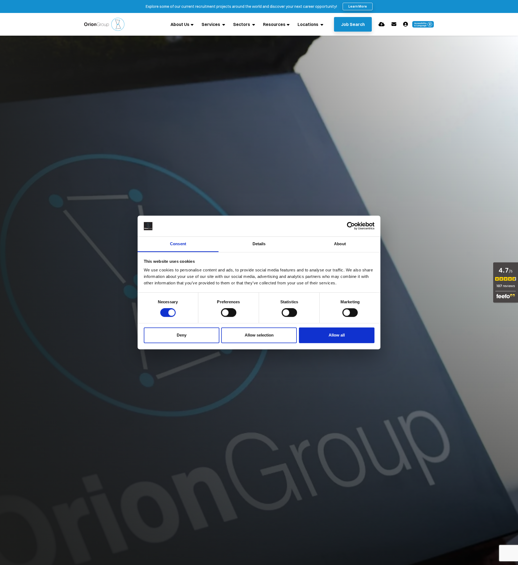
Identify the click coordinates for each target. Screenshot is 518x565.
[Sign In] (405, 24)
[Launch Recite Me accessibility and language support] (423, 24)
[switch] (228, 312)
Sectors (242, 24)
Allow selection (259, 335)
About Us (180, 24)
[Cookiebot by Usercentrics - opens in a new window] (350, 226)
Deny (181, 335)
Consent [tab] (178, 243)
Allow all (337, 335)
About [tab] (340, 243)
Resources (274, 24)
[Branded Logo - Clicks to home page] (104, 24)
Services (211, 24)
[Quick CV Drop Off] (382, 24)
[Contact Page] (393, 24)
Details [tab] (259, 243)
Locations (308, 24)
